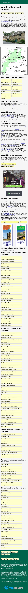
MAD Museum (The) (6, 376)
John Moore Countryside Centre (8, 454)
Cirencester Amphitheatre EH (8, 279)
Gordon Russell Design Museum (8, 369)
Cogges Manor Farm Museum (8, 445)
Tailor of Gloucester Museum (7, 413)
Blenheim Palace (5, 266)
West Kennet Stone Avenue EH (8, 540)
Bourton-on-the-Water (6, 492)
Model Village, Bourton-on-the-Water (9, 524)
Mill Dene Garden (5, 307)
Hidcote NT (3, 295)
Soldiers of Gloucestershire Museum (9, 406)
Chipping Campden (17, 141)
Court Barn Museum (5, 358)
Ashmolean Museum (6, 337)
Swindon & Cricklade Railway (7, 482)
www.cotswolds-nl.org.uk (6, 21)
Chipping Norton (5, 502)
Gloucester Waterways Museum (8, 371)
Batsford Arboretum (5, 263)
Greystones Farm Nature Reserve (9, 452)
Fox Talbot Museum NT (6, 360)
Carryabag (16, 222)
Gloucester (14, 86)
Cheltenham (9, 149)
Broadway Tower (5, 497)
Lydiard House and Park (6, 305)
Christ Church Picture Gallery (8, 351)
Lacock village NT (5, 522)
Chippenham (15, 84)
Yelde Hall (3, 426)
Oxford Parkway (15, 93)
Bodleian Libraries (5, 268)
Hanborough (4, 89)
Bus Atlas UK (4, 109)
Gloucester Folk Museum (7, 367)
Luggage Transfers (6, 222)
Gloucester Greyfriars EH (7, 289)
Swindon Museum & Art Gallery (8, 410)
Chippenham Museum (6, 346)
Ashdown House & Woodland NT (8, 259)
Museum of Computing (6, 383)
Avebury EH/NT (4, 490)
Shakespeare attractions (6, 529)
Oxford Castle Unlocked (6, 309)
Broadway (20, 140)
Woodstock (3, 547)
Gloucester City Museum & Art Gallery (9, 365)
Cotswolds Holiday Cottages (9, 164)
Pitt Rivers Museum (5, 401)
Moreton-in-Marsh (16, 91)
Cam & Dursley (4, 82)
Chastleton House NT (6, 277)
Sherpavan (23, 222)
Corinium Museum (5, 353)
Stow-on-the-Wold (5, 534)
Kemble (3, 91)
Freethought (16, 581)
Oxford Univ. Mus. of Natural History (9, 397)
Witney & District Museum (7, 424)
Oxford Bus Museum (6, 394)
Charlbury (14, 82)
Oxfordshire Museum (6, 399)
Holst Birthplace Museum (7, 298)
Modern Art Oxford (5, 378)
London (17, 129)
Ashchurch (3, 80)
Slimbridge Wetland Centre (7, 457)
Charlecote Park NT (5, 275)
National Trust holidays (8, 166)
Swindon (3, 98)
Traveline (13, 105)
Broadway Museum (5, 342)
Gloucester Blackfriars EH (7, 286)
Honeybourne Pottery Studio (7, 520)
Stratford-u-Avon (5, 96)
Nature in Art (4, 390)
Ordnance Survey (11, 206)
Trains (3, 559)
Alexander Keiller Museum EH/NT (9, 333)
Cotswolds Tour (10, 115)
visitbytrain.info (4, 578)
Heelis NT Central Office (6, 518)
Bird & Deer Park (5, 436)
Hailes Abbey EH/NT (5, 515)
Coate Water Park (5, 443)
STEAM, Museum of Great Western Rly (10, 408)
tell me (11, 566)
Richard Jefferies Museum (7, 403)
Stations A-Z (15, 552)
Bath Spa (14, 80)
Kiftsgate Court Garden (6, 300)
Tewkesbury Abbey (5, 321)
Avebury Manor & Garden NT (8, 261)
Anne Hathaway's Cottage (7, 257)
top (3, 552)
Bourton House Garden (6, 273)
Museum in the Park (5, 381)
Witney (2, 545)
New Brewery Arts (5, 392)
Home (8, 552)
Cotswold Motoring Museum (7, 355)
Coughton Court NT (5, 284)
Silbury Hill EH (4, 531)
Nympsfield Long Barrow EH (7, 527)
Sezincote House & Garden (7, 316)
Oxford (2, 93)
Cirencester (4, 504)
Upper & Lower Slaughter (7, 538)
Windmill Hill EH (4, 543)
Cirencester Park (5, 282)
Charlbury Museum (5, 344)
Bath (8, 153)
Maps (16, 559)
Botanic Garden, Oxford (6, 270)
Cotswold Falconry (5, 447)
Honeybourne (15, 89)
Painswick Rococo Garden (7, 314)
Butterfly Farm (4, 441)
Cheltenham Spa (5, 84)
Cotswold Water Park (6, 450)
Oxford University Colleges (7, 311)
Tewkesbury (4, 536)
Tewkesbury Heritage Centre (7, 415)
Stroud (13, 96)
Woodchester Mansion (6, 323)
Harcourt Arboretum (5, 293)
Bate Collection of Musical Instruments (10, 339)
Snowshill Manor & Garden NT (8, 318)
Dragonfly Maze (4, 511)
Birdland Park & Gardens (7, 438)
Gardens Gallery (5, 362)
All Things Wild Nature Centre (8, 434)
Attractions (11, 13)
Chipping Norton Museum (7, 349)
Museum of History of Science (8, 385)
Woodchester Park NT (6, 325)
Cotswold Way (6, 213)
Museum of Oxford (5, 387)
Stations (4, 13)
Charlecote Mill (4, 464)
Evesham (3, 86)
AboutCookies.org (22, 576)
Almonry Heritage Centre (7, 335)
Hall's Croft (3, 291)
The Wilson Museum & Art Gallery (9, 422)
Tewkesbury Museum (6, 417)
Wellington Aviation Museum (7, 419)
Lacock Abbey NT (5, 302)
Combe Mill (3, 466)
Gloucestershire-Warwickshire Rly (9, 471)
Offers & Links (19, 13)
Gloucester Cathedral (6, 513)
